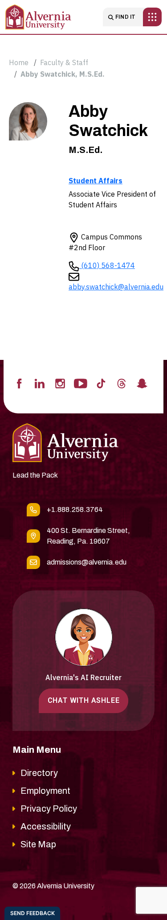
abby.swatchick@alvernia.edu (116, 286)
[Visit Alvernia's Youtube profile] (80, 383)
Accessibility (45, 826)
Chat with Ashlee (84, 700)
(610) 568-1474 (107, 265)
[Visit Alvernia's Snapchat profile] (142, 383)
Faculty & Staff (64, 62)
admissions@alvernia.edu (86, 562)
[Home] (38, 16)
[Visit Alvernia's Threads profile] (121, 383)
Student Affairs (95, 180)
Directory (39, 773)
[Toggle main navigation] (152, 17)
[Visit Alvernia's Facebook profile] (19, 383)
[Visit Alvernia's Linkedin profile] (40, 383)
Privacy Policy (48, 808)
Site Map (38, 844)
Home (19, 62)
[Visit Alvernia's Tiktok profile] (101, 383)
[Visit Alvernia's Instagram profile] (60, 383)
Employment (45, 791)
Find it (125, 17)
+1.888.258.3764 (75, 509)
